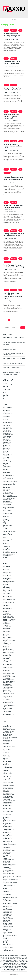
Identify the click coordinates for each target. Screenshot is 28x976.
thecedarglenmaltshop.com (9, 725)
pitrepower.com (6, 694)
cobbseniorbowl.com (8, 493)
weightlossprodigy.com (8, 772)
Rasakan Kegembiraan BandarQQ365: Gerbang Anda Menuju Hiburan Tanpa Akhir (13, 177)
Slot (20, 30)
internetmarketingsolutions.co (10, 820)
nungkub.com (6, 543)
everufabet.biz (6, 469)
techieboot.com (6, 416)
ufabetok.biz (6, 468)
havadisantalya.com (7, 413)
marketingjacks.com (7, 704)
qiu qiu (4, 397)
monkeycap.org (6, 605)
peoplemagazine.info (8, 409)
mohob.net (5, 770)
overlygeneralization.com (9, 800)
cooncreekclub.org (7, 572)
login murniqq (20, 966)
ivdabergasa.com (7, 499)
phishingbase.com (7, 936)
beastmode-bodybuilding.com (10, 737)
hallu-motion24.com (7, 685)
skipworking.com (7, 626)
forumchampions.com (8, 576)
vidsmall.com (6, 867)
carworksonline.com (7, 590)
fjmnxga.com (6, 658)
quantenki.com (6, 862)
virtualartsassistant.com (8, 884)
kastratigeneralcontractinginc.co (10, 481)
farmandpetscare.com (8, 809)
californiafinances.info (8, 667)
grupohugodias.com (7, 516)
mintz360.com (6, 769)
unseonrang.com (7, 815)
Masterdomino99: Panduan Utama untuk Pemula (12, 368)
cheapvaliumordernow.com (9, 887)
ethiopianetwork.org (7, 802)
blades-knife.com (7, 832)
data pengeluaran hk (8, 384)
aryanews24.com (7, 489)
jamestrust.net (6, 623)
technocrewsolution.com (9, 599)
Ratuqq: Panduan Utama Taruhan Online (12, 363)
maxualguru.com (7, 776)
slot (17, 958)
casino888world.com (8, 893)
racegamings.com (7, 938)
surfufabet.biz (6, 457)
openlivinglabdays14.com (9, 484)
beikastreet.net (6, 567)
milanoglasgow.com (7, 682)
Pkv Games (13, 30)
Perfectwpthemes (14, 974)
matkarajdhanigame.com (9, 746)
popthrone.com (6, 747)
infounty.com (6, 505)
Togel (20, 141)
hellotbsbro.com (7, 808)
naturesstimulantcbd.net (9, 554)
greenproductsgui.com (8, 787)
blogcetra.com (6, 819)
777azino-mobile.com (8, 492)
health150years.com (7, 596)
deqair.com (5, 517)
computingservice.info (8, 811)
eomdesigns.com (7, 852)
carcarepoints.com (7, 513)
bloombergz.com (7, 614)
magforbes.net (6, 604)
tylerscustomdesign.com (9, 589)
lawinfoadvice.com (7, 525)
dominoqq (5, 386)
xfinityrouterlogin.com (8, 702)
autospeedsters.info (7, 841)
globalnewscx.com (7, 823)
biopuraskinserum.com (8, 666)
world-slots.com (6, 749)
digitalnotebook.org (7, 775)
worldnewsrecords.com (8, 870)
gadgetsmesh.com (7, 803)
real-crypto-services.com (9, 502)
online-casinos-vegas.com (9, 700)
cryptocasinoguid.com (8, 478)
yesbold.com (6, 421)
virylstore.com (6, 593)
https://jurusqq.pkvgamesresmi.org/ (14, 970)
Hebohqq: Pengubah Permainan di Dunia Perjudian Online (14, 234)
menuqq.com (3, 955)
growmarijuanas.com (8, 797)
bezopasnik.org (6, 657)
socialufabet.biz (6, 455)
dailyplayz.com (6, 917)
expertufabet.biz (7, 440)
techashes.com (6, 410)
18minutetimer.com (7, 793)
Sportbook (7, 172)
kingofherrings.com (7, 642)
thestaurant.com (7, 902)
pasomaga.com (6, 551)
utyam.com (5, 537)
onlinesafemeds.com (8, 434)
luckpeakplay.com (7, 930)
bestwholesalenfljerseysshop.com (11, 483)
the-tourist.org (6, 610)
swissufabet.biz (6, 445)
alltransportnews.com (8, 474)
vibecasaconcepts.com (8, 859)
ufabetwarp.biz (6, 437)
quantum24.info (6, 861)
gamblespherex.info (7, 849)
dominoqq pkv (15, 955)
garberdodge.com (7, 583)
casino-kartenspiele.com (8, 617)
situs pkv (26, 957)
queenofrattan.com (7, 828)
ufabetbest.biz (6, 459)
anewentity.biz (6, 645)
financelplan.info (7, 738)
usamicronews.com (7, 932)
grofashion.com (6, 933)
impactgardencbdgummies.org (10, 552)
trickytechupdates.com (8, 707)
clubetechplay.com (7, 914)
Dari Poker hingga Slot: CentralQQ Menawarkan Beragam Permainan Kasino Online (13, 295)
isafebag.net (6, 613)
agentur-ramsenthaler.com (9, 850)
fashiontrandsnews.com (8, 475)
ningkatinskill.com (7, 521)
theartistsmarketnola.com (9, 676)
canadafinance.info (7, 669)
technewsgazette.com (8, 638)
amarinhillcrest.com (7, 608)
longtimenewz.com (7, 927)
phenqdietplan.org (7, 527)
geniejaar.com (6, 764)
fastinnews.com (6, 920)
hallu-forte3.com (7, 684)
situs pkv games (6, 389)
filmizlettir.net (6, 569)
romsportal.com (6, 946)
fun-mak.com (6, 891)
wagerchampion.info (7, 843)
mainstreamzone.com (8, 796)
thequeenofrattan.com (8, 829)
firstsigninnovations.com (9, 581)
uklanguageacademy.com (9, 729)
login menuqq (12, 966)
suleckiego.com (6, 716)
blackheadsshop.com (8, 877)
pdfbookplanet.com (7, 826)
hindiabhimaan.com (7, 708)
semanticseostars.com (8, 794)
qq (3, 398)
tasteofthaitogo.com (8, 654)
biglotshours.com (7, 431)
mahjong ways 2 (17, 960)
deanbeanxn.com (7, 744)
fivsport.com (6, 522)
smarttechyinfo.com (7, 773)
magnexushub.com (7, 428)
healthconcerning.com (8, 788)
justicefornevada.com (8, 805)
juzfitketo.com (6, 549)
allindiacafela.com (7, 690)
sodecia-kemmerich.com (8, 890)
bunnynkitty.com (7, 655)
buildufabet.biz (6, 472)
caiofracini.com (6, 812)
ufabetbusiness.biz (7, 446)
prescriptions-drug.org (8, 598)
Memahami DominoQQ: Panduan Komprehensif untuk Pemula (13, 146)
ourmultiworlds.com (7, 570)
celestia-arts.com (7, 575)
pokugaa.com (6, 941)
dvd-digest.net (6, 675)
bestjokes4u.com (7, 761)
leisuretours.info (7, 806)
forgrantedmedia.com (8, 586)
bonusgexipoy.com (7, 911)
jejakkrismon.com (7, 632)
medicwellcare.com (7, 865)
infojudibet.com (6, 741)
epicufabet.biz (6, 465)
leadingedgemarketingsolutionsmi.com (12, 480)
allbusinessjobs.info (7, 732)
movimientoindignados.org (9, 531)
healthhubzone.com (7, 422)
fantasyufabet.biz (7, 442)
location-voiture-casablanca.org (10, 879)
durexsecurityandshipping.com (10, 496)
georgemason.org (7, 726)
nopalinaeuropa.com (8, 555)
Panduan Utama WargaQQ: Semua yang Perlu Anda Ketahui (14, 343)
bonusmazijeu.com (7, 906)
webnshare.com (6, 799)
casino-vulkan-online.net (8, 693)
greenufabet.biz (6, 448)
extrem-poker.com (7, 510)
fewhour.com (6, 791)
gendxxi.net (5, 855)
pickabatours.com (7, 735)
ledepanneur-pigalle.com (8, 673)
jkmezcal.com (6, 896)
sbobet (9, 964)
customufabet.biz (7, 462)
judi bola (10, 958)
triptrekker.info (6, 853)
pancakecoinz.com (7, 753)
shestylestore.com (7, 949)
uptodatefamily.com (7, 534)
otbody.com (6, 622)
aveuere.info (6, 784)
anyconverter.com (7, 629)
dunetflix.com (6, 530)
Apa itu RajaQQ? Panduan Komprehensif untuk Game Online (14, 359)
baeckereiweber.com (7, 407)
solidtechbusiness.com (8, 873)
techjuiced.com (6, 425)
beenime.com (6, 888)
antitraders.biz (6, 487)
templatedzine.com (7, 524)
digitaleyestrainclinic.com (9, 697)
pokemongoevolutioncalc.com (10, 935)
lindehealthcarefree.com (8, 731)
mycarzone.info (6, 858)
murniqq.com (21, 964)
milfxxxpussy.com (7, 533)
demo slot (21, 958)
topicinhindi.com (7, 728)
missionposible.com (7, 699)
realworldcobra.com (7, 838)
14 (18, 320)
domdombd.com (7, 915)
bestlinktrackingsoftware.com (10, 903)
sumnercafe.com (7, 528)
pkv (14, 958)
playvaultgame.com (7, 943)
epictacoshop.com (7, 664)
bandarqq (5, 387)
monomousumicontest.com (9, 844)
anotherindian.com (7, 545)
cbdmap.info (6, 743)
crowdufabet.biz (6, 471)
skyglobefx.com (6, 847)
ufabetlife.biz (6, 452)
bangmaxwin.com (7, 661)
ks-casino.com (6, 511)
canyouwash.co (6, 412)
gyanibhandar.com (7, 436)
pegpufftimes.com (7, 573)
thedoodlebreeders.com (8, 514)
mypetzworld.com (7, 504)
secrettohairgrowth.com (8, 652)
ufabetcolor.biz (6, 449)
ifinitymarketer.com (7, 923)
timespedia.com (6, 631)
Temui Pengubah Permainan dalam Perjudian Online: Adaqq (14, 266)
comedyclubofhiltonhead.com (10, 882)
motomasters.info (7, 856)
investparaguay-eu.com (8, 507)
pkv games (5, 392)
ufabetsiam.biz (6, 443)
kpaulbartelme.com (7, 881)
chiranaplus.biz (6, 678)
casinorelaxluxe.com (7, 912)
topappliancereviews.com (9, 705)
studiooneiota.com (7, 835)
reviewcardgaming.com (8, 874)
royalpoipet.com (7, 900)
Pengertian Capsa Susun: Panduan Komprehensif (12, 62)
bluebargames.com (7, 578)
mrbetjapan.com (7, 643)
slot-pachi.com (6, 779)
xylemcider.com (6, 546)
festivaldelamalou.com (8, 580)
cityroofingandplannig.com (9, 498)
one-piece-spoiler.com (8, 834)
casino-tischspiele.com (8, 620)
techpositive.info (7, 814)
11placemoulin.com (7, 767)
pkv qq (9, 955)
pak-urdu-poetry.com (8, 817)
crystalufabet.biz (7, 466)
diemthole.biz (6, 634)
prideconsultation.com (8, 757)
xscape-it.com (6, 490)
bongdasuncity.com (7, 778)
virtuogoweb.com (7, 430)
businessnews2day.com (8, 868)
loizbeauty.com (6, 628)
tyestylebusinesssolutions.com (10, 899)
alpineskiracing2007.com (8, 691)
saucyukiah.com (6, 566)
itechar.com (5, 419)
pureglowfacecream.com (9, 640)
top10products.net (7, 734)
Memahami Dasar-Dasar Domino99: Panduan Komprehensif (11, 116)
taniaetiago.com (7, 548)
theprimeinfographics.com (9, 885)
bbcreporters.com (7, 477)
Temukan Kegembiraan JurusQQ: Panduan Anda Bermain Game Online (12, 35)
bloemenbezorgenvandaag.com (10, 651)
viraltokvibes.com (7, 601)
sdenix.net (5, 607)
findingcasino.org (7, 837)
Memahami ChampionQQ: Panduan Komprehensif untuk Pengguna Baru (11, 373)
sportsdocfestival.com (8, 947)
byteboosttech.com (7, 427)
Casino (6, 30)
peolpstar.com (6, 587)
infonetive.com (6, 663)
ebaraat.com (6, 424)
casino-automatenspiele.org (9, 619)
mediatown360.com (7, 696)
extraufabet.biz (6, 451)
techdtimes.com (7, 415)
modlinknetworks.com (8, 926)
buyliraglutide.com (7, 433)
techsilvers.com (6, 519)
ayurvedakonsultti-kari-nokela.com (11, 486)
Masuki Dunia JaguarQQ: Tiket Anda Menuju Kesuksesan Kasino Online (13, 207)
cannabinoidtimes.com (8, 785)
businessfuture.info (7, 740)
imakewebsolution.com (8, 750)
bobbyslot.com (6, 766)
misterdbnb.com (7, 894)
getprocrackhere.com (8, 918)
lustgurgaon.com (7, 763)
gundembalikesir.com (8, 418)
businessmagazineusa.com (9, 864)
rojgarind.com (6, 790)
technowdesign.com (7, 495)
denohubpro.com (7, 831)
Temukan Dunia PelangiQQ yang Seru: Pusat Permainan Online (13, 353)
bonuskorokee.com (7, 909)
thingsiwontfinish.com (8, 950)
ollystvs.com (6, 822)
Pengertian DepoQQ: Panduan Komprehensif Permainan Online (13, 338)
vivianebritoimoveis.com (8, 602)
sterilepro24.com (7, 871)
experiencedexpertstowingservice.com (12, 876)
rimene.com (5, 672)
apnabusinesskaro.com (8, 714)
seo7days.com (6, 648)
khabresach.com (7, 710)
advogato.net (6, 611)
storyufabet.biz (6, 463)
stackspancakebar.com (8, 679)
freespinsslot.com (7, 781)
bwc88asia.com (6, 508)
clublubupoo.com (7, 905)
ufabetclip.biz (6, 439)
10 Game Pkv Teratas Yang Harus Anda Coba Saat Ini (12, 89)
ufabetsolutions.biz (7, 454)
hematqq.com (4, 966)
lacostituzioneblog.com (8, 539)
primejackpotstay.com (8, 939)
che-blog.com (6, 752)
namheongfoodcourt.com (9, 681)
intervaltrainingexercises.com (10, 897)
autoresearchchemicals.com (9, 713)
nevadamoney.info (7, 670)
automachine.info (7, 840)
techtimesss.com (7, 592)
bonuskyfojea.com (7, 908)
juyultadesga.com (7, 501)
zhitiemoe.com (6, 542)
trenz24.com (6, 625)
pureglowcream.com (8, 649)
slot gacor (5, 383)
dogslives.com (6, 825)
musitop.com (6, 536)
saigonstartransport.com (9, 660)
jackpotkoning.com (7, 924)
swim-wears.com (7, 584)
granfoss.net (6, 688)
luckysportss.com (7, 929)
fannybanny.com (7, 921)
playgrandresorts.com (8, 944)
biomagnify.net (6, 557)
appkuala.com (6, 646)
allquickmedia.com (7, 637)
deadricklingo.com (7, 846)
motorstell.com (6, 595)
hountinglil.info (6, 758)
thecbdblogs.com (7, 711)
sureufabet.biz (6, 460)
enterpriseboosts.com (8, 616)
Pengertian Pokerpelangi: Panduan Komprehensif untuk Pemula (11, 348)
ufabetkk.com (6, 635)
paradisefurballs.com (8, 782)
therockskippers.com (8, 687)
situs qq (2, 957)
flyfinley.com (6, 755)
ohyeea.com (6, 540)
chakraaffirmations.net (8, 760)
